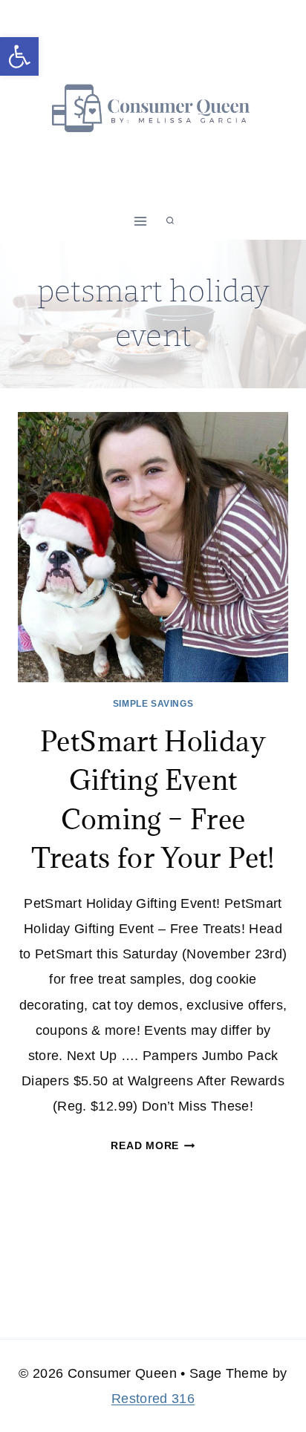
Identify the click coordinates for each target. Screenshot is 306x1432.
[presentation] (153, 547)
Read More (153, 1145)
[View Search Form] (170, 221)
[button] (19, 56)
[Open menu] (140, 220)
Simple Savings (153, 704)
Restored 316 (153, 1398)
